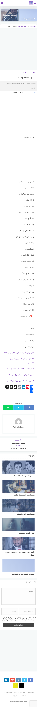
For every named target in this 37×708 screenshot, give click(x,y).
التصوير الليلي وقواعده (28, 19)
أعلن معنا (22, 692)
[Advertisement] (18, 50)
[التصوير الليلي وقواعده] (28, 15)
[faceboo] (30, 680)
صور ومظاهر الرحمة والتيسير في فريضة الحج (20, 375)
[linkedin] (6, 680)
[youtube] (12, 680)
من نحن (23, 696)
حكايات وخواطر (27, 73)
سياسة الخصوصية (11, 692)
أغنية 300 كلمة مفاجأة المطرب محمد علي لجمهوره (10, 17)
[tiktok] (21, 685)
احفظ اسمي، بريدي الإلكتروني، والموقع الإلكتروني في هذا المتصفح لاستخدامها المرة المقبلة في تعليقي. (19, 619)
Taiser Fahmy (30, 83)
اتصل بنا (15, 696)
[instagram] (18, 680)
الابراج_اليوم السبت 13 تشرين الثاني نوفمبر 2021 (19, 353)
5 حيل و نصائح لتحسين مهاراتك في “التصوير (20, 381)
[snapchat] (15, 685)
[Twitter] (24, 680)
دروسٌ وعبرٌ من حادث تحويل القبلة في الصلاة (20, 369)
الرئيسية (31, 692)
